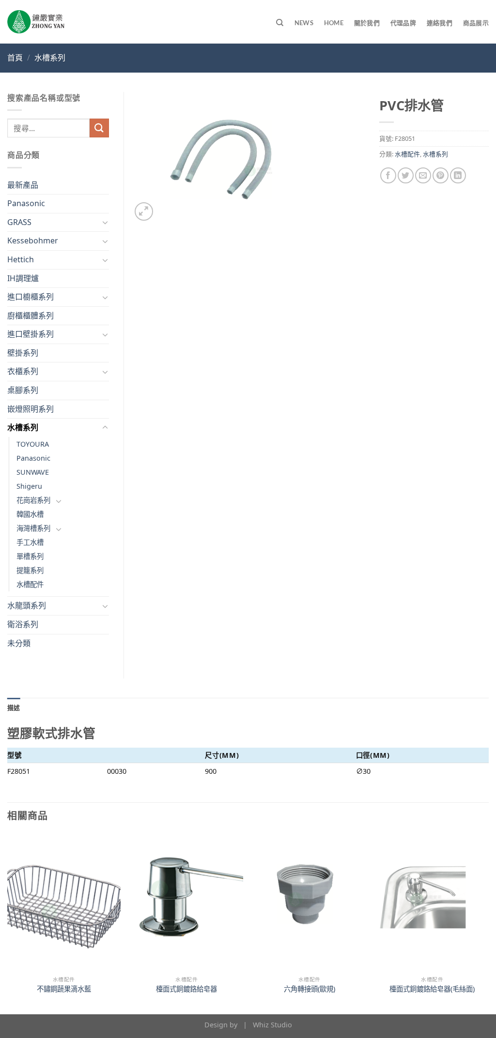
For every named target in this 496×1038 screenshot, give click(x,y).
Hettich (20, 259)
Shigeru (29, 486)
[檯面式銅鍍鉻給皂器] (186, 902)
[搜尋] (279, 23)
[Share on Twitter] (406, 175)
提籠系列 (30, 570)
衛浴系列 (22, 624)
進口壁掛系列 (30, 334)
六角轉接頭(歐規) (309, 989)
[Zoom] (144, 211)
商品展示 (476, 23)
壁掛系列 (22, 352)
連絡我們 (439, 23)
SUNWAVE (32, 472)
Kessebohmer (32, 240)
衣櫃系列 (22, 371)
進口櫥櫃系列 (30, 296)
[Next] (488, 923)
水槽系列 (49, 57)
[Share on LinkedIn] (458, 175)
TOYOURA (32, 444)
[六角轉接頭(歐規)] (309, 902)
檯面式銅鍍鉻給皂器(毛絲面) (432, 989)
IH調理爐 (23, 278)
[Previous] (7, 923)
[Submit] (99, 128)
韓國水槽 (30, 514)
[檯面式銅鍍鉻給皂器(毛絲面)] (432, 902)
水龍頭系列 (26, 605)
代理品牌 (403, 23)
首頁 (15, 57)
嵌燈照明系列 (30, 409)
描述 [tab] (13, 707)
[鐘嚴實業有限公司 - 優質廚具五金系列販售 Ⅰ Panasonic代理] (35, 21)
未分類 (19, 643)
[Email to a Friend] (423, 175)
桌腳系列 (22, 390)
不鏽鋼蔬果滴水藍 (64, 989)
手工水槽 (30, 542)
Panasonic (26, 203)
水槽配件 (407, 154)
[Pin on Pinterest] (441, 175)
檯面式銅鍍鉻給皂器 (186, 989)
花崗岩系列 (33, 500)
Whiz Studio (272, 1024)
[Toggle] (105, 222)
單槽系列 (30, 556)
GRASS (19, 222)
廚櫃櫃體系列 (30, 315)
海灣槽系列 (33, 528)
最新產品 (22, 185)
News (303, 23)
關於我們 (367, 23)
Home (333, 23)
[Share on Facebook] (388, 175)
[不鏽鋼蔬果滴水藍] (64, 902)
